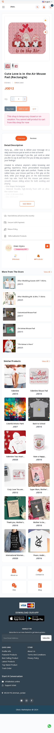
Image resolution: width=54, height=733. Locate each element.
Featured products (9, 654)
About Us (31, 651)
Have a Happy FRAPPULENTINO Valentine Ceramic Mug (39, 456)
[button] (17, 618)
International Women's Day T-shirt (15, 555)
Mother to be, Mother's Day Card (39, 522)
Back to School (39, 423)
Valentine (15, 391)
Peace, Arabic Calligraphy (38, 555)
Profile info (6, 651)
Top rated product (9, 665)
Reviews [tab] (33, 138)
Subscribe (46, 638)
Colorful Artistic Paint (15, 423)
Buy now (10, 109)
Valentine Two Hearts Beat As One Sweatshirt (15, 456)
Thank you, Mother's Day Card (15, 522)
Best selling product (10, 658)
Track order (7, 668)
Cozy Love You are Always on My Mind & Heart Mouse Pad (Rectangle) (15, 489)
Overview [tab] (21, 138)
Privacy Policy (33, 658)
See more (27, 203)
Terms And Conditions (37, 654)
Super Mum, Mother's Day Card (39, 489)
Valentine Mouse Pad (39, 391)
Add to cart (23, 109)
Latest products (8, 661)
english (47, 2)
